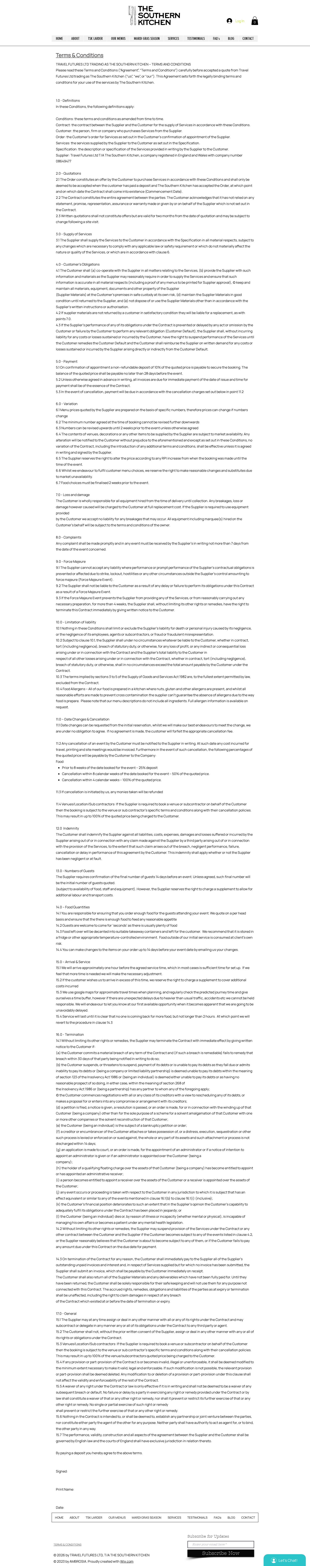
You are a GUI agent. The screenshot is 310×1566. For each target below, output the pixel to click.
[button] (254, 20)
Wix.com (126, 1561)
